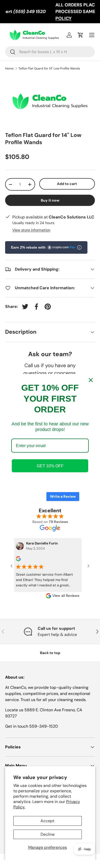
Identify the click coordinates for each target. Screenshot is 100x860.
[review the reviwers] (15, 560)
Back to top (50, 652)
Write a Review (63, 496)
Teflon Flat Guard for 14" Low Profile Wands (49, 68)
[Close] (91, 380)
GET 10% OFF (50, 465)
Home (9, 68)
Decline (48, 834)
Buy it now (50, 200)
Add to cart (67, 183)
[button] (80, 35)
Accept (47, 820)
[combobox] (50, 51)
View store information (31, 230)
